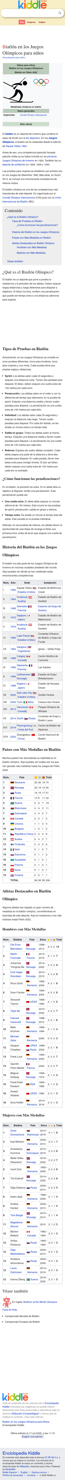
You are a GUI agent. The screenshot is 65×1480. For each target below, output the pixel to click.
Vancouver (22, 707)
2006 (13, 702)
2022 (13, 736)
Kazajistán (20, 859)
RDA (32, 1084)
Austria (21, 601)
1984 (13, 649)
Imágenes (31, 22)
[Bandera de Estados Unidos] (34, 588)
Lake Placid (23, 635)
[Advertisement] (32, 34)
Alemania (20, 782)
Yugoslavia (23, 651)
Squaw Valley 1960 (16, 146)
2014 (13, 718)
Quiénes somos (39, 1472)
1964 (13, 599)
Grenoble (22, 606)
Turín (19, 702)
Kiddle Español (10, 1472)
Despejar (53, 13)
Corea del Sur (25, 729)
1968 (13, 608)
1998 (13, 685)
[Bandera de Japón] (29, 615)
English (42, 22)
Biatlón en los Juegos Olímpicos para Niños (25, 1421)
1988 (13, 658)
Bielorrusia (20, 808)
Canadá (22, 660)
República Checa (24, 834)
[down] (41, 82)
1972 (13, 617)
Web (22, 22)
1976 (13, 626)
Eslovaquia (21, 813)
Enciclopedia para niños (14, 57)
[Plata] (39, 777)
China (21, 738)
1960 (13, 590)
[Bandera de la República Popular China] (33, 734)
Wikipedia (24, 1466)
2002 (13, 695)
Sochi (20, 718)
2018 (13, 727)
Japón (21, 619)
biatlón (9, 134)
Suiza (17, 870)
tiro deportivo (33, 138)
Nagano (21, 683)
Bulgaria (19, 828)
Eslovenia (20, 854)
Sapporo (21, 615)
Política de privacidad (13, 1475)
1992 (13, 667)
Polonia (19, 865)
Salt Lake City (24, 692)
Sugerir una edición (32, 1436)
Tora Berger (16, 1215)
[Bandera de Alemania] (27, 1084)
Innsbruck (22, 597)
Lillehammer (23, 674)
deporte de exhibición (14, 164)
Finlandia (20, 844)
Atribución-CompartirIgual (25, 1413)
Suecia (18, 803)
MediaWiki (10, 1469)
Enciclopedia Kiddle (21, 1453)
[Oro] (35, 777)
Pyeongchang (24, 725)
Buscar (59, 13)
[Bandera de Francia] (30, 606)
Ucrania (19, 823)
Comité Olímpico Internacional (33, 114)
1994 (13, 676)
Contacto (31, 1475)
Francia (22, 610)
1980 (13, 637)
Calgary (21, 656)
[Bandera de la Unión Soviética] (27, 1001)
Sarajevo (22, 647)
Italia (30, 702)
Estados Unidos (26, 592)
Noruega (21, 678)
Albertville (22, 665)
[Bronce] (43, 777)
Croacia (19, 875)
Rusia (31, 718)
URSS (33, 1001)
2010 (13, 709)
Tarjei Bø (15, 1011)
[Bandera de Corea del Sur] (35, 725)
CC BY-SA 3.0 (51, 1457)
